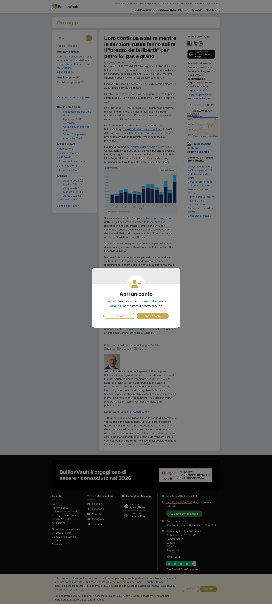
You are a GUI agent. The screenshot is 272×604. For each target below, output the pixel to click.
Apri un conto (152, 316)
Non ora (119, 316)
